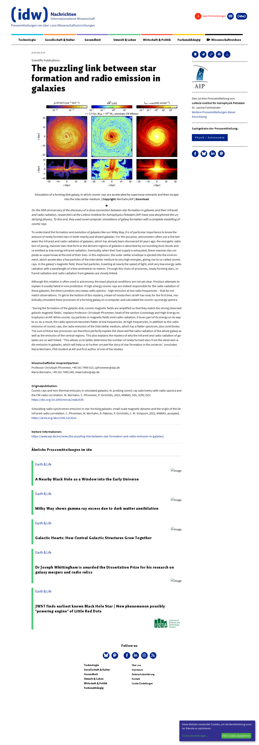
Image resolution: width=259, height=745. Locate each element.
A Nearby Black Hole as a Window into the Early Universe (87, 479)
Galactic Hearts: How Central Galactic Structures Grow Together (93, 538)
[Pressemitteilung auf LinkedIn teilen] (212, 153)
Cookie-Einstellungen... (195, 735)
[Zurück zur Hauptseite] (241, 16)
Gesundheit (93, 40)
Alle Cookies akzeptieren (236, 735)
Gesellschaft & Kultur (60, 40)
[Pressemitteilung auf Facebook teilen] (195, 153)
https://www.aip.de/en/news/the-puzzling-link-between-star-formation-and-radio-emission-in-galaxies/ (97, 436)
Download (142, 199)
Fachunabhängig (188, 40)
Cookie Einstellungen (142, 683)
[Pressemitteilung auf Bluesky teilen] (204, 153)
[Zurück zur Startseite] (53, 17)
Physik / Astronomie (209, 137)
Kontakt (136, 678)
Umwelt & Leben (124, 40)
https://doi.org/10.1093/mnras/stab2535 (57, 399)
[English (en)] (230, 16)
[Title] (211, 54)
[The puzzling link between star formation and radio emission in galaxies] (203, 54)
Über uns (136, 665)
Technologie (27, 40)
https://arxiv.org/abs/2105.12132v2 (53, 418)
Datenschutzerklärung (143, 674)
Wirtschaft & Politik (157, 40)
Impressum (137, 669)
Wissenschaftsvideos (225, 40)
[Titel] (195, 54)
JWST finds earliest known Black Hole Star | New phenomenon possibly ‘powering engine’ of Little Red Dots (100, 608)
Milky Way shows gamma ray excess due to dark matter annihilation (97, 508)
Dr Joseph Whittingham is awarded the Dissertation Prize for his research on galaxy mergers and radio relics (104, 569)
